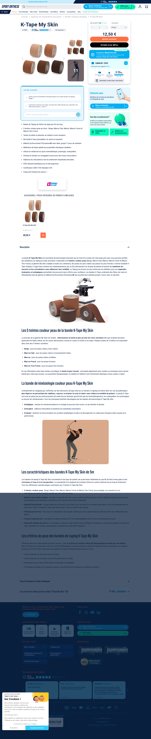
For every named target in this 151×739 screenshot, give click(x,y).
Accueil (25, 17)
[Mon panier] (146, 7)
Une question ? (60, 30)
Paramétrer (14, 728)
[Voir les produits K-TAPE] (52, 184)
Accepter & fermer (37, 728)
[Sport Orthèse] (9, 6)
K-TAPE (24, 30)
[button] (3, 736)
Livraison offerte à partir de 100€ (37, 2)
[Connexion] (140, 7)
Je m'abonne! (31, 614)
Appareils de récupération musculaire (46, 17)
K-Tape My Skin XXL (29, 225)
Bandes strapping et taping (76, 17)
